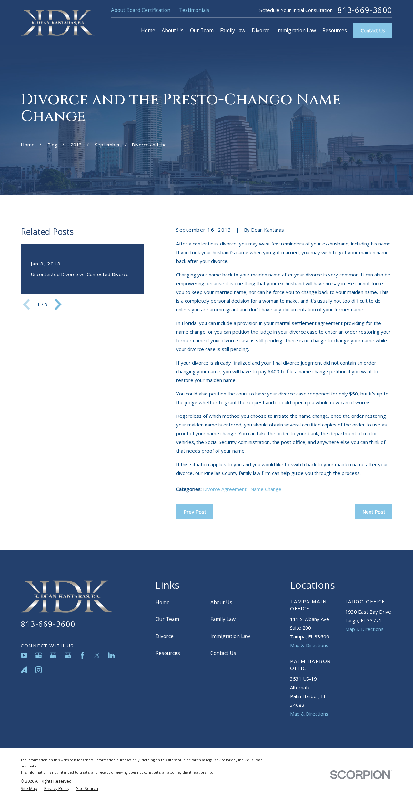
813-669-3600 (364, 10)
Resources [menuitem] (334, 30)
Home (163, 602)
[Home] (58, 23)
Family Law (223, 619)
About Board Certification (140, 10)
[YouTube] (24, 655)
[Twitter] (97, 655)
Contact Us (373, 30)
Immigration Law (230, 636)
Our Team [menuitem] (202, 30)
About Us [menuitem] (173, 30)
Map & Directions (309, 645)
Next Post (373, 511)
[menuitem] (29, 789)
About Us (221, 602)
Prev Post (195, 511)
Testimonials (194, 10)
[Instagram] (38, 669)
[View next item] (58, 304)
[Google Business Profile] (38, 655)
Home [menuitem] (148, 30)
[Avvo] (24, 669)
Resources (168, 652)
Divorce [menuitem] (261, 30)
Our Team (167, 619)
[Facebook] (82, 655)
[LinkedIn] (111, 655)
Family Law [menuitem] (232, 30)
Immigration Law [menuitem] (296, 30)
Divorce (165, 636)
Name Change (265, 489)
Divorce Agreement (225, 489)
